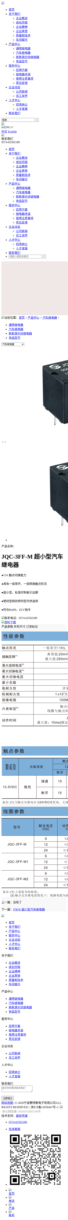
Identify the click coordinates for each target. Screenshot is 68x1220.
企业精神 (22, 26)
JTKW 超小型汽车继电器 (29, 909)
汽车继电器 (23, 52)
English (12, 131)
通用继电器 (23, 48)
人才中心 (14, 100)
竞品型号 (22, 61)
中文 (4, 131)
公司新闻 (22, 91)
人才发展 (22, 108)
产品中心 (14, 44)
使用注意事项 (24, 78)
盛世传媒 (22, 1115)
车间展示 (22, 39)
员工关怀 (22, 95)
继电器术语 (23, 74)
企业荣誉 (22, 31)
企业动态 (14, 87)
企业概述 (22, 18)
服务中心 (14, 65)
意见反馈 (22, 83)
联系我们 (14, 113)
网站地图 (7, 1102)
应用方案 (22, 70)
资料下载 (10, 622)
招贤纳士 (22, 104)
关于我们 (14, 13)
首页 (12, 9)
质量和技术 (23, 35)
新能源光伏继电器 (27, 57)
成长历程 (22, 22)
